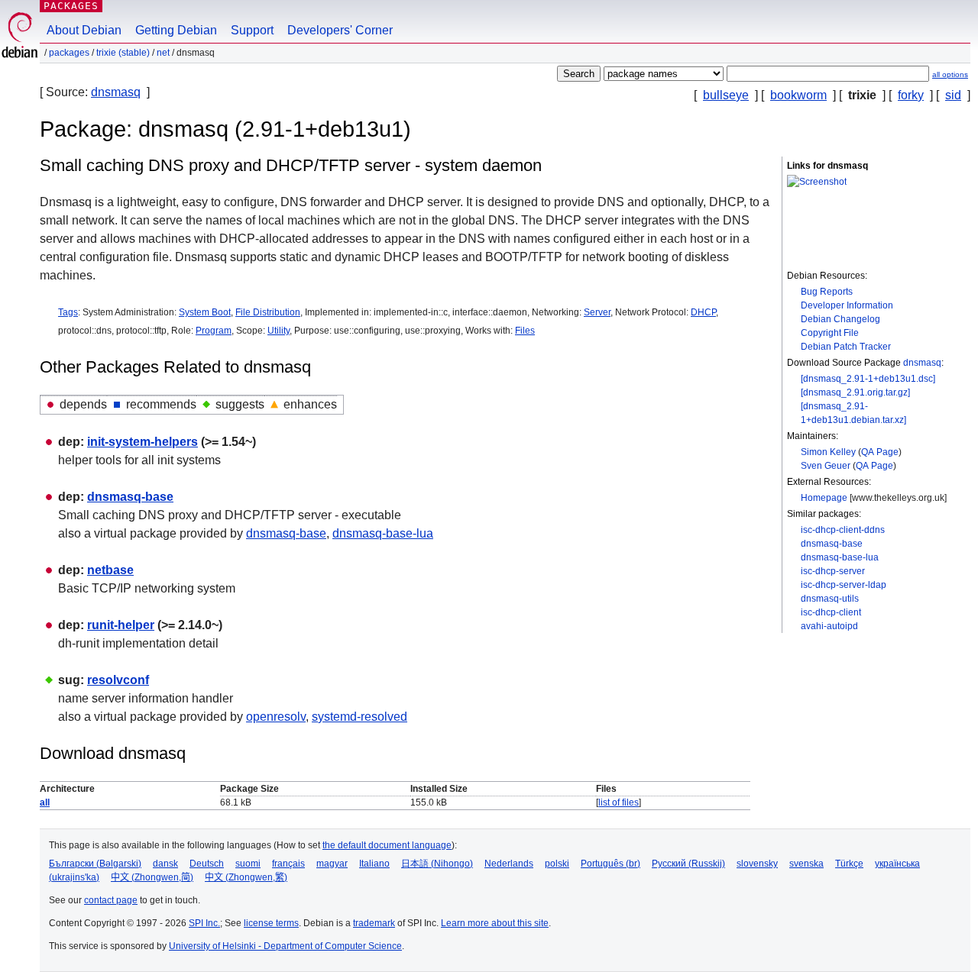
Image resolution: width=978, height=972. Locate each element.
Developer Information (847, 305)
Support (252, 30)
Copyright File (830, 333)
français (288, 863)
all (45, 802)
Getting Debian (176, 30)
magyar (332, 863)
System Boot (205, 312)
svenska (806, 863)
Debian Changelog (840, 319)
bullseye (726, 95)
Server (597, 312)
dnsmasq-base (832, 543)
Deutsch (206, 863)
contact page (111, 900)
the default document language (387, 845)
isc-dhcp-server (833, 571)
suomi (248, 863)
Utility (278, 330)
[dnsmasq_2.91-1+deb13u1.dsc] (868, 378)
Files (525, 330)
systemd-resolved (359, 716)
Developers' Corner (340, 30)
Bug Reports (827, 291)
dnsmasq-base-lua (840, 557)
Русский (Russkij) (688, 863)
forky (911, 95)
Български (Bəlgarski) (95, 863)
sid (953, 95)
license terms (271, 923)
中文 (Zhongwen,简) (152, 877)
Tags (68, 312)
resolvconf (118, 679)
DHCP (703, 312)
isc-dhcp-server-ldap (843, 585)
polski (557, 863)
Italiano (374, 863)
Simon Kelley (828, 452)
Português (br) (610, 863)
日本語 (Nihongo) (437, 863)
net (163, 52)
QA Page (880, 452)
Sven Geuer (825, 465)
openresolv (276, 716)
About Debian (84, 30)
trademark (374, 923)
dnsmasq (116, 92)
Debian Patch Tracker (846, 346)
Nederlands (508, 863)
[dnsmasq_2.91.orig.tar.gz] (855, 392)
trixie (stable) (123, 52)
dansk (165, 863)
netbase (110, 570)
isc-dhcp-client (831, 612)
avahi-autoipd (829, 626)
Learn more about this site (495, 923)
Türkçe (849, 863)
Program (214, 330)
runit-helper (120, 624)
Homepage (824, 497)
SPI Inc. (204, 923)
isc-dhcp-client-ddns (843, 530)
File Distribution (267, 312)
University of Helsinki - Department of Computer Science (285, 946)
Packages (71, 5)
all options (950, 74)
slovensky (757, 863)
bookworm (798, 95)
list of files (618, 802)
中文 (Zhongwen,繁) (246, 877)
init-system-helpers (142, 441)
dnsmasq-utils (830, 598)
